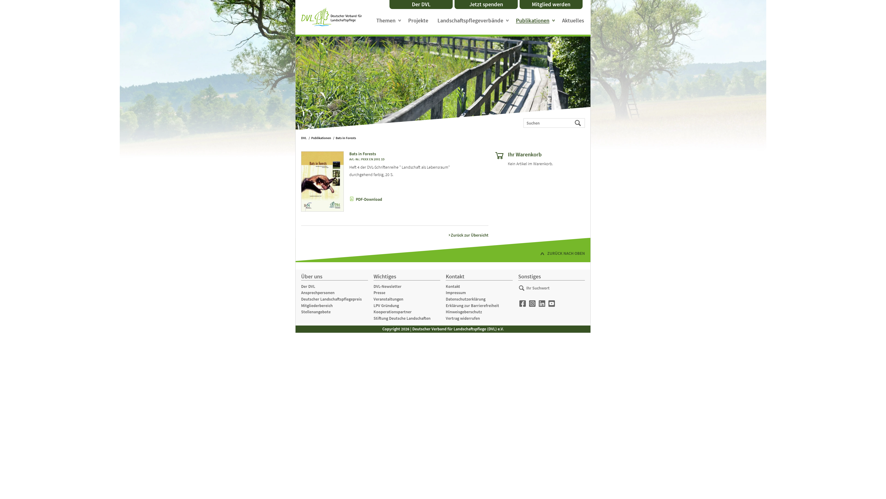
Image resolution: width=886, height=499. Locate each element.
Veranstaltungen (388, 299)
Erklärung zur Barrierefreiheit (472, 305)
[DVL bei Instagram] (532, 303)
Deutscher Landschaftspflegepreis (331, 299)
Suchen (578, 123)
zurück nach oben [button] (566, 253)
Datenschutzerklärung (465, 299)
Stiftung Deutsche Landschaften (402, 318)
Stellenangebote (316, 311)
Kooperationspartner (393, 311)
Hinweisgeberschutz (464, 311)
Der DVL (421, 4)
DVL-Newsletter (387, 286)
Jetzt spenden (486, 4)
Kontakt (453, 286)
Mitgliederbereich (317, 305)
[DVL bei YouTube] (551, 303)
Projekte (418, 20)
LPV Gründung (386, 305)
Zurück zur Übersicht (469, 235)
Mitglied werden (551, 4)
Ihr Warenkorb (525, 154)
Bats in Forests (346, 138)
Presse (379, 292)
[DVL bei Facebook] (522, 303)
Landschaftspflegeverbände (470, 20)
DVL (304, 138)
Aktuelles (573, 20)
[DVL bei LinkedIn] (542, 303)
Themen (385, 20)
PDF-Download (368, 199)
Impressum (456, 292)
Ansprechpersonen (318, 292)
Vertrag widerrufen (463, 318)
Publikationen (532, 20)
